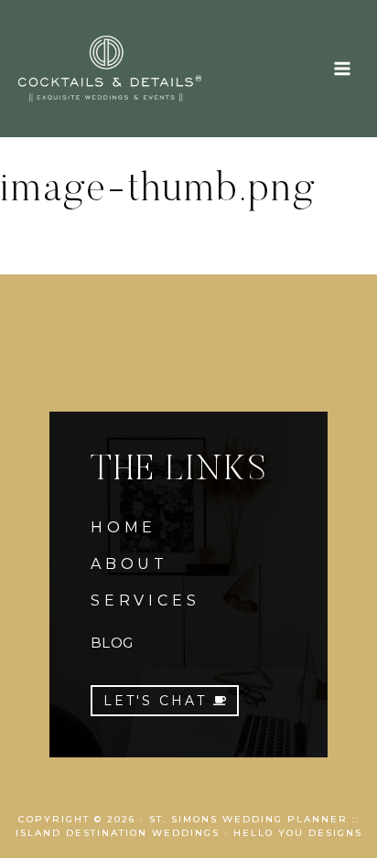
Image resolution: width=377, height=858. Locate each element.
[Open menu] (342, 68)
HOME (123, 527)
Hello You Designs (297, 833)
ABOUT (129, 564)
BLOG (112, 642)
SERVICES (145, 600)
